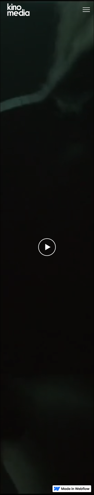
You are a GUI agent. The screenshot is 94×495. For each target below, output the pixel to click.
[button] (86, 9)
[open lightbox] (47, 247)
